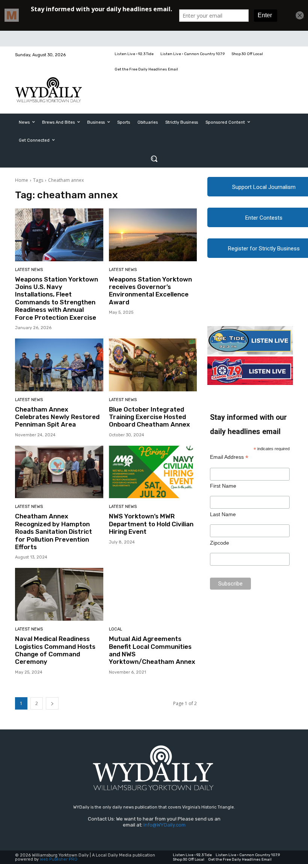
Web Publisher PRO (58, 859)
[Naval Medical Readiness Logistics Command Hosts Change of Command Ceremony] (59, 594)
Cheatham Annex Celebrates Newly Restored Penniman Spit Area (57, 417)
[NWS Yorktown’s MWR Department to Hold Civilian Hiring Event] (153, 472)
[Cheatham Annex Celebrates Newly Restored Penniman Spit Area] (59, 364)
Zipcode (219, 543)
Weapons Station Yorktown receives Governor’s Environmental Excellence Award (150, 291)
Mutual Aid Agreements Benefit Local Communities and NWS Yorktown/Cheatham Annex (152, 650)
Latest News (29, 270)
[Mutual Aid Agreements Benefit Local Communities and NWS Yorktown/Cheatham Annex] (153, 594)
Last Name (223, 514)
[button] (154, 159)
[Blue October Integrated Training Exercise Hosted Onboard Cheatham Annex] (153, 364)
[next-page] (52, 703)
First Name (223, 486)
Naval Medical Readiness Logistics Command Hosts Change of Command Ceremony (55, 650)
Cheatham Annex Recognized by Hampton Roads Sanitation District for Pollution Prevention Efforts (53, 531)
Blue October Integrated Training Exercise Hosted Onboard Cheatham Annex (149, 417)
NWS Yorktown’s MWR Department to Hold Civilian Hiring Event (151, 523)
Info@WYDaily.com (164, 825)
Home (21, 180)
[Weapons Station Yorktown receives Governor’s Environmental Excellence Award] (153, 234)
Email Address (229, 457)
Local (115, 629)
